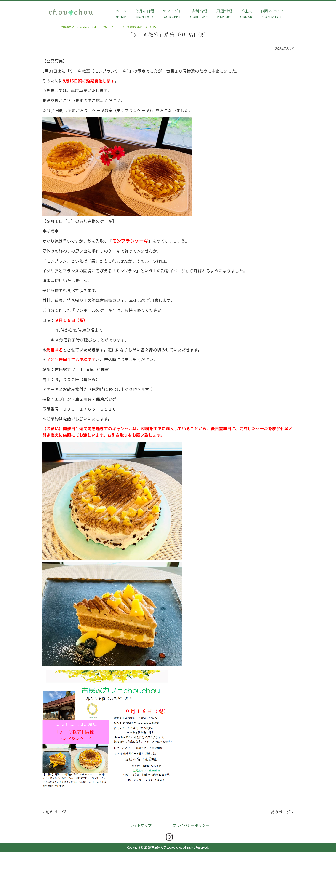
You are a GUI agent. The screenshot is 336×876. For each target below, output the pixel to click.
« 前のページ (54, 812)
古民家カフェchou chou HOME (79, 27)
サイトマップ (141, 825)
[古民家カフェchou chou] (71, 15)
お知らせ (108, 27)
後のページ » (282, 812)
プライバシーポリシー (191, 825)
